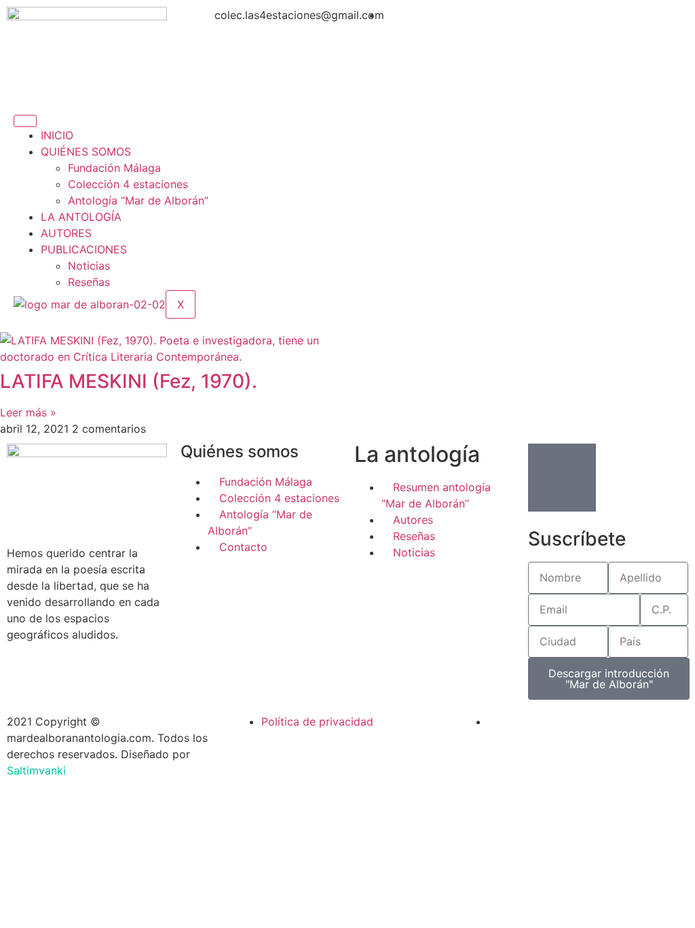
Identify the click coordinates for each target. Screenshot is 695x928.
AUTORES (66, 233)
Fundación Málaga (114, 168)
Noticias (89, 265)
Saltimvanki (36, 770)
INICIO (57, 135)
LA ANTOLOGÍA (81, 217)
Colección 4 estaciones (128, 184)
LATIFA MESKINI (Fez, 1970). (128, 381)
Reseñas (89, 282)
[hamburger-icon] (25, 121)
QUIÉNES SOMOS (86, 151)
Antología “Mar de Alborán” (138, 200)
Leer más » (28, 412)
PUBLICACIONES (84, 249)
